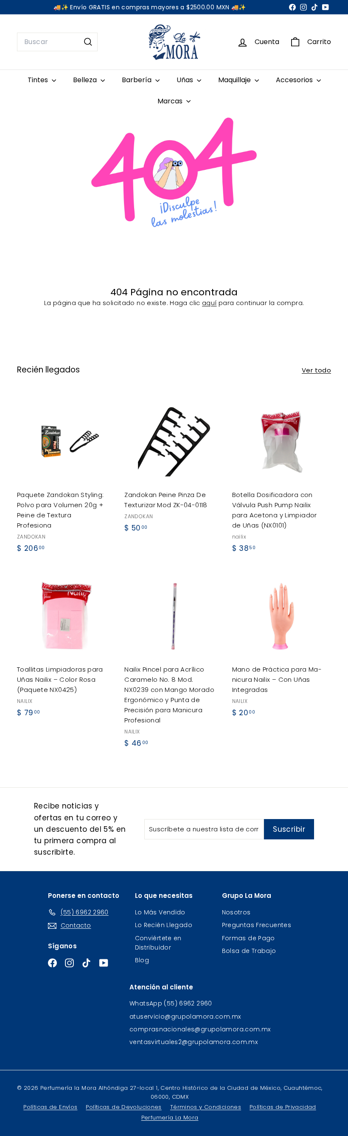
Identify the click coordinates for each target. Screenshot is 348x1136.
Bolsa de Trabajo (249, 951)
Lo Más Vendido (160, 912)
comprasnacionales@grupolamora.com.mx (200, 1029)
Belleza (85, 80)
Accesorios (295, 80)
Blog (142, 960)
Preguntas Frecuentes (257, 925)
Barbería (137, 80)
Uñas (186, 80)
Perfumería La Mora (170, 1118)
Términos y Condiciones (205, 1107)
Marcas (170, 101)
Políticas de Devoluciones (123, 1107)
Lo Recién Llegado (163, 925)
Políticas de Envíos (50, 1107)
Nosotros (236, 912)
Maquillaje (235, 80)
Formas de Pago (248, 938)
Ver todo (316, 370)
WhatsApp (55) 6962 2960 (170, 1003)
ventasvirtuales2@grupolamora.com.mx (193, 1042)
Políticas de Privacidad (283, 1107)
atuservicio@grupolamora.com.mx (185, 1016)
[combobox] (57, 42)
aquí (209, 302)
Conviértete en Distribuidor (158, 943)
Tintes (39, 80)
